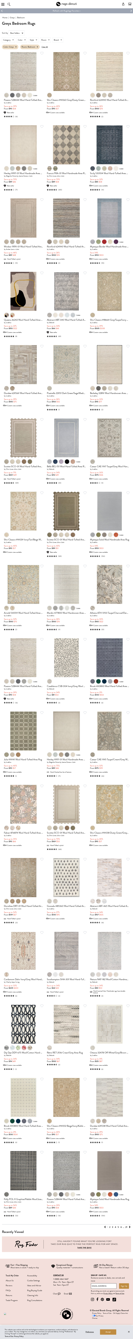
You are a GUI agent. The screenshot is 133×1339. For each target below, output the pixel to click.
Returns (9, 1295)
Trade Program (12, 1300)
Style (32, 40)
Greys (12, 17)
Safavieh (51, 322)
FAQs (8, 1290)
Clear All (45, 47)
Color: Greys (8, 46)
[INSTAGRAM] (92, 1299)
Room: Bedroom (28, 46)
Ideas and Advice (34, 1285)
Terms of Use (120, 1293)
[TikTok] (114, 1299)
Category (7, 40)
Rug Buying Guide (34, 1290)
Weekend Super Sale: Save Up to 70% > (66, 10)
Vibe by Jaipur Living (12, 982)
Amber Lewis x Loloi (12, 249)
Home (4, 17)
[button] (130, 4)
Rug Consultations (34, 1300)
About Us (10, 1280)
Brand (56, 40)
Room (43, 40)
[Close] (129, 1332)
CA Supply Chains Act (120, 1313)
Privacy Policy (108, 1293)
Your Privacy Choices (97, 1317)
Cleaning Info (32, 1295)
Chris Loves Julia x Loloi (56, 176)
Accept (108, 1332)
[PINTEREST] (102, 1299)
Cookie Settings (33, 1280)
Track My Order (12, 1275)
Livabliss (8, 102)
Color (20, 40)
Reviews (9, 1285)
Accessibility (32, 1275)
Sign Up (124, 1286)
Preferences (90, 1332)
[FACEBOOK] (97, 1299)
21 (126, 1227)
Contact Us (58, 1275)
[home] (66, 5)
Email (66, 1293)
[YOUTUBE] (108, 1299)
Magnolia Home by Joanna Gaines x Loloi (19, 176)
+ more (35, 95)
